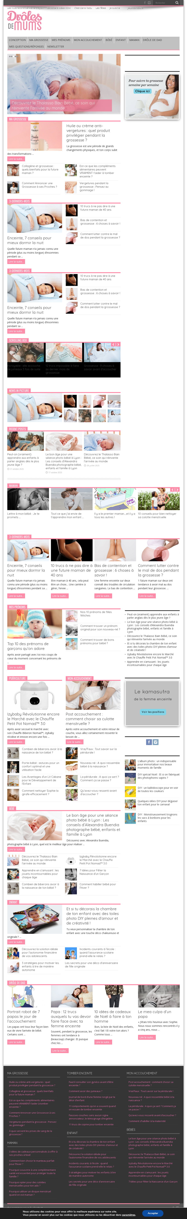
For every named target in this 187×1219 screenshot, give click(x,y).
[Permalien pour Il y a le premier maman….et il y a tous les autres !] (115, 509)
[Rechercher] (177, 2)
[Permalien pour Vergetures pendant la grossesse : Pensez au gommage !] (71, 192)
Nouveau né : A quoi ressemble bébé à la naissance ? (100, 764)
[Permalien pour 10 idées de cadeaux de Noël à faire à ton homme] (115, 1006)
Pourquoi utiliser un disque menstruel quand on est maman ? (30, 1193)
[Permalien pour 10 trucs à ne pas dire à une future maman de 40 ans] (72, 215)
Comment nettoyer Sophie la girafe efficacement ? (40, 792)
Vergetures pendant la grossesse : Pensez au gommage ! (94, 186)
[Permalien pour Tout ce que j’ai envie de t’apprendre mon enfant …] (72, 509)
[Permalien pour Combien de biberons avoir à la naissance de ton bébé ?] (13, 758)
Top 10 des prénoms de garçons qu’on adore (28, 646)
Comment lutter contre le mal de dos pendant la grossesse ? (100, 235)
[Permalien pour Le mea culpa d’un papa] (159, 1006)
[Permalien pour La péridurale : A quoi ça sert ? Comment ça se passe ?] (72, 786)
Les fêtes (101, 7)
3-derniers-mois (19, 201)
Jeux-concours (135, 7)
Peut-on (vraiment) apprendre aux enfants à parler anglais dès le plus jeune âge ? (23, 459)
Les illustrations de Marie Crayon (25, 7)
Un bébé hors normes (59, 365)
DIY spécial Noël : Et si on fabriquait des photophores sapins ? (159, 776)
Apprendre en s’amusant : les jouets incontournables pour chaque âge (40, 874)
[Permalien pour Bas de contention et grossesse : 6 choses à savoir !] (72, 229)
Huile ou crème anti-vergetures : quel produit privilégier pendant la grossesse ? (88, 132)
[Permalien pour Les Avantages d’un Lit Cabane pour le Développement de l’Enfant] (13, 786)
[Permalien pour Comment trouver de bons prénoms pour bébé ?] (72, 649)
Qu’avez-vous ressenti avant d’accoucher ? (152, 1115)
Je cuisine (115, 7)
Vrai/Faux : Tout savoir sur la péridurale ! (151, 1091)
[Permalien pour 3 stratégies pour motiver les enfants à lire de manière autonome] (13, 972)
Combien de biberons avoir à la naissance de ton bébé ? (42, 750)
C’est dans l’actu (83, 7)
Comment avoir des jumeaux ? (85, 1091)
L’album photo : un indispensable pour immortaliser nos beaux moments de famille (157, 764)
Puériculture (17, 678)
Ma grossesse (17, 119)
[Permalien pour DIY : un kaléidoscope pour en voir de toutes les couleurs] (130, 796)
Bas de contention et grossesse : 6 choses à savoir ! (100, 221)
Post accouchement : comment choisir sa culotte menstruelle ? (90, 719)
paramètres (128, 1215)
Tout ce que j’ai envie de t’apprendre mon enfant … (67, 515)
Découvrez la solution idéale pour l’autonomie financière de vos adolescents (40, 952)
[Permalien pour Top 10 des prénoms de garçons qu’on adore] (34, 637)
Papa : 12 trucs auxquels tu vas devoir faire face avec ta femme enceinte (71, 1018)
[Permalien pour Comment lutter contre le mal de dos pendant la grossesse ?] (72, 243)
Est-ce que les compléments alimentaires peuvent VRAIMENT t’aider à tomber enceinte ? (98, 171)
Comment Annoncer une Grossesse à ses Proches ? (39, 184)
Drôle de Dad (17, 983)
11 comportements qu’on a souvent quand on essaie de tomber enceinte (92, 1107)
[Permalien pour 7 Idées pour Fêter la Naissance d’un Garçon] (71, 879)
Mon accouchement (80, 678)
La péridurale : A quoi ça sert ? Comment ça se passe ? (99, 778)
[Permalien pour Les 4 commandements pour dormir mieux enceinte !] (25, 361)
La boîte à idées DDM (59, 7)
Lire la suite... (16, 159)
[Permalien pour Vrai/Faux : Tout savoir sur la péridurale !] (72, 758)
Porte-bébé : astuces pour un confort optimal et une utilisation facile (40, 766)
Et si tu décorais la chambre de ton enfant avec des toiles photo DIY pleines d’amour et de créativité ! (92, 915)
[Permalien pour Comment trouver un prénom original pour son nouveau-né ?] (72, 635)
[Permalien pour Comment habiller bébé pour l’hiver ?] (71, 893)
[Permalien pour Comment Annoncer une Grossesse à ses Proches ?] (13, 192)
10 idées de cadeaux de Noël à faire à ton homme (112, 1016)
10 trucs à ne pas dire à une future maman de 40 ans (97, 207)
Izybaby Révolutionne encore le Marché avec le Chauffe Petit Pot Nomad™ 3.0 (33, 719)
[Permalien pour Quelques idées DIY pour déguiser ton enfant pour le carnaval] (130, 809)
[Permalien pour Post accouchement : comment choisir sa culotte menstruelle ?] (93, 709)
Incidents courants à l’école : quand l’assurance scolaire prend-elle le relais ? (97, 952)
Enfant (13, 902)
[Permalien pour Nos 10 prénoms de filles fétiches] (72, 621)
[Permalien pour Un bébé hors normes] (64, 361)
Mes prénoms (17, 607)
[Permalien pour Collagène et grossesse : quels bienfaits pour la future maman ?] (13, 175)
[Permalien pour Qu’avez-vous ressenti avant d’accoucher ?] (72, 800)
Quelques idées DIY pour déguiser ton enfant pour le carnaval (158, 802)
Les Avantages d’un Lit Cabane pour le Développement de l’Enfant (41, 780)
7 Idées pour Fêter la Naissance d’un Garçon (94, 872)
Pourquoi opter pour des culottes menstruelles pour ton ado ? (27, 1184)
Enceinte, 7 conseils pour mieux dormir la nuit (29, 240)
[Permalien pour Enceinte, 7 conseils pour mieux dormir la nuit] (34, 231)
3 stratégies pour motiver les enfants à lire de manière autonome (40, 966)
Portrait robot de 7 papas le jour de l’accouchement (23, 1016)
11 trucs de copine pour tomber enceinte (91, 1124)
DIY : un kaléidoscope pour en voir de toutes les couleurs (158, 789)
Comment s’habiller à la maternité (147, 1121)
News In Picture (19, 390)
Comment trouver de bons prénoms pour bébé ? (97, 641)
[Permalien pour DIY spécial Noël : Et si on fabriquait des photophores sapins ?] (130, 783)
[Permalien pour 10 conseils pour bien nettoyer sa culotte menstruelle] (159, 509)
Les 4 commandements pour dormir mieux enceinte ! (25, 367)
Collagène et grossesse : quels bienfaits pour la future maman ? (40, 169)
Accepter (153, 1213)
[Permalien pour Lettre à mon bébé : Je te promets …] (28, 509)
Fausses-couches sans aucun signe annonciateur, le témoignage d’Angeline (91, 1117)
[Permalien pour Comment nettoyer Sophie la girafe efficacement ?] (13, 800)
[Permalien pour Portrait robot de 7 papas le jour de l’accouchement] (28, 1006)
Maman (13, 485)
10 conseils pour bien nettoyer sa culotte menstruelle (157, 515)
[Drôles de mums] (24, 28)
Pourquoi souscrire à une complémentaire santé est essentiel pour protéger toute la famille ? (32, 1173)
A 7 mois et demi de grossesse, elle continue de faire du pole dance (101, 369)
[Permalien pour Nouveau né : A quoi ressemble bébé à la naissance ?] (72, 772)
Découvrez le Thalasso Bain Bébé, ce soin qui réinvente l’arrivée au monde (53, 105)
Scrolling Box (18, 340)
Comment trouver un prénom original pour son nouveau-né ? (100, 627)
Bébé (11, 808)
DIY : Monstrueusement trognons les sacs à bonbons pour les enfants (157, 818)
